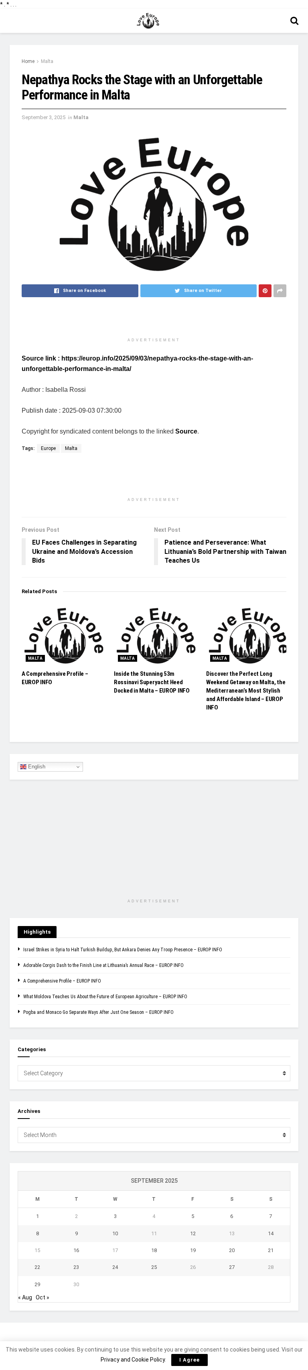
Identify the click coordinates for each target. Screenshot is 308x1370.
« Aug (25, 1297)
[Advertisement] (154, 319)
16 (76, 1250)
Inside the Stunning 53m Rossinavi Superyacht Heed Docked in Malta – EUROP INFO (152, 682)
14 (271, 1233)
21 (271, 1250)
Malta (47, 61)
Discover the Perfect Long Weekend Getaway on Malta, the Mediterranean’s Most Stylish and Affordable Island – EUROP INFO (245, 690)
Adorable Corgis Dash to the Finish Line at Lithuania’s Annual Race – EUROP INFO (103, 965)
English (35, 767)
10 (115, 1233)
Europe (48, 448)
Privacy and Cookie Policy (133, 1359)
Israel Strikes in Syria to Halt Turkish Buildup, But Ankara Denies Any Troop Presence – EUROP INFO (122, 950)
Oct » (42, 1297)
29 (37, 1284)
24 (115, 1267)
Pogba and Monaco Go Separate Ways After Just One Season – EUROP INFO (98, 1012)
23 (76, 1267)
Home (28, 61)
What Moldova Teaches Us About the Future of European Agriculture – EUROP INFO (105, 996)
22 (37, 1267)
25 (154, 1267)
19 (193, 1250)
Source (186, 431)
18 (154, 1250)
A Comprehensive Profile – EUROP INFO (62, 981)
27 (232, 1267)
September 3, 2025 (43, 117)
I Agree (189, 1360)
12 (193, 1233)
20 (232, 1250)
